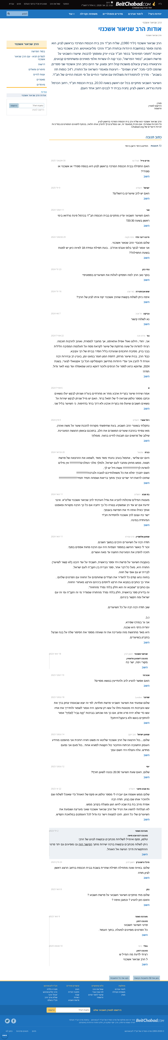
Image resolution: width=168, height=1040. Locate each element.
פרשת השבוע (73, 1000)
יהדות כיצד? (155, 14)
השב (146, 176)
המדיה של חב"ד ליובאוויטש (136, 1031)
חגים (77, 989)
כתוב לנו (9, 1031)
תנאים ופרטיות (22, 1031)
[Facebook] (13, 1021)
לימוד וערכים (135, 14)
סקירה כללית (52, 989)
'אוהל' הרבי (52, 995)
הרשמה (100, 997)
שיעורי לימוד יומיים (95, 995)
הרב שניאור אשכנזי (152, 22)
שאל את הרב (55, 3)
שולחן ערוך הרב (51, 997)
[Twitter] (7, 1021)
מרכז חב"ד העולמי (76, 1020)
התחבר (66, 3)
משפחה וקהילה (88, 14)
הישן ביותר (130, 146)
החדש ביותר (142, 146)
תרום (19, 3)
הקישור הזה (85, 844)
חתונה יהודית (73, 992)
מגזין (123, 995)
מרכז (150, 1031)
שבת (77, 995)
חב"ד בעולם (52, 1000)
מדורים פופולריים (113, 14)
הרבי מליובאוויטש (50, 992)
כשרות (76, 997)
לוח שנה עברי (97, 992)
